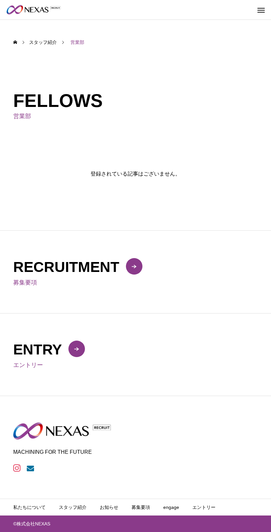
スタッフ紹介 (73, 507)
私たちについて (29, 507)
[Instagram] (17, 468)
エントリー (203, 507)
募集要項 (141, 507)
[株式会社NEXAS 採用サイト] (34, 9)
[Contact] (30, 468)
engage (171, 507)
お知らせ (109, 507)
